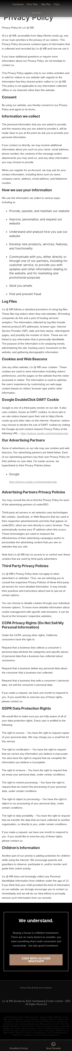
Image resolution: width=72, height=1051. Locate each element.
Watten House (62, 1031)
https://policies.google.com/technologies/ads (44, 433)
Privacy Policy (26, 988)
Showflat (36, 12)
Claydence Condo (35, 1028)
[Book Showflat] (53, 1044)
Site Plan (46, 4)
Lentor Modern (32, 1019)
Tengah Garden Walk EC (50, 1017)
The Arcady (49, 1031)
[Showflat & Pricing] (18, 1044)
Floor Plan (32, 4)
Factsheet (18, 4)
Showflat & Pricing (18, 1048)
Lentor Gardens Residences (47, 1035)
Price (56, 4)
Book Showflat (53, 1048)
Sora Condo (38, 1031)
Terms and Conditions (42, 988)
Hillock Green (9, 1033)
